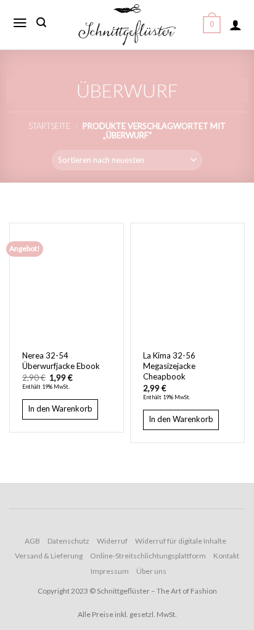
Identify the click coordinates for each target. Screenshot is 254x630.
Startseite (49, 126)
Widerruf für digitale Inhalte (180, 540)
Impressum (110, 571)
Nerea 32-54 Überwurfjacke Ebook (61, 360)
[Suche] (41, 22)
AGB (32, 540)
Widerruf (112, 540)
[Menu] (20, 22)
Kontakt (226, 555)
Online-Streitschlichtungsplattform (148, 555)
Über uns (151, 571)
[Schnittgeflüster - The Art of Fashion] (127, 24)
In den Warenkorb (60, 408)
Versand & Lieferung (49, 555)
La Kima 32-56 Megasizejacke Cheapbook (169, 365)
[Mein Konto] (235, 24)
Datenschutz (68, 540)
